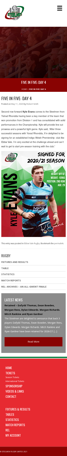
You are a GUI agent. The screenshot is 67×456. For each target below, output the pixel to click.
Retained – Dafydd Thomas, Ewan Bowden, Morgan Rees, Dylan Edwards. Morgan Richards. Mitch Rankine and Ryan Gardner (32, 310)
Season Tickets (12, 377)
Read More (33, 341)
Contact (11, 396)
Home (9, 368)
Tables (10, 414)
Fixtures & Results (18, 409)
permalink (58, 243)
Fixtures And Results (14, 262)
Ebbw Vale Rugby (32, 243)
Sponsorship (14, 386)
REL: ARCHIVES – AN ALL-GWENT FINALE (24, 286)
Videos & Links (15, 391)
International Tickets (15, 381)
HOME (24, 89)
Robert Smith (32, 104)
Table (5, 268)
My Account (13, 435)
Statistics (7, 274)
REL (8, 430)
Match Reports (11, 280)
